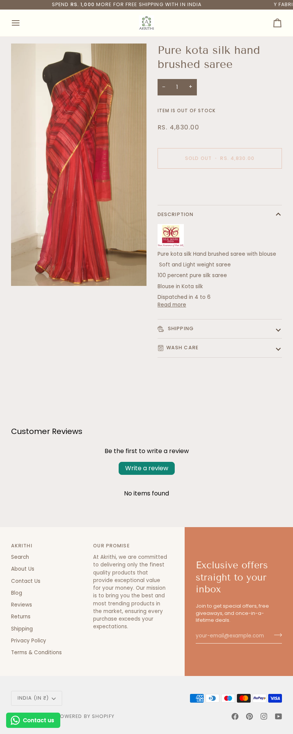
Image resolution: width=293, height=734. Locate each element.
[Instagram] (264, 716)
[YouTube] (278, 716)
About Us (22, 569)
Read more (172, 304)
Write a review (146, 468)
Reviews (21, 604)
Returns (21, 616)
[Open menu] (22, 23)
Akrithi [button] (21, 545)
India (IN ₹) (33, 698)
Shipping (180, 328)
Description (175, 214)
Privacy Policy (28, 640)
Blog (16, 593)
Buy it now (219, 184)
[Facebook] (235, 716)
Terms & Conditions (36, 652)
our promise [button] (111, 545)
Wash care (182, 347)
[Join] (275, 635)
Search (20, 557)
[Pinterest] (249, 716)
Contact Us (25, 581)
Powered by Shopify (85, 716)
